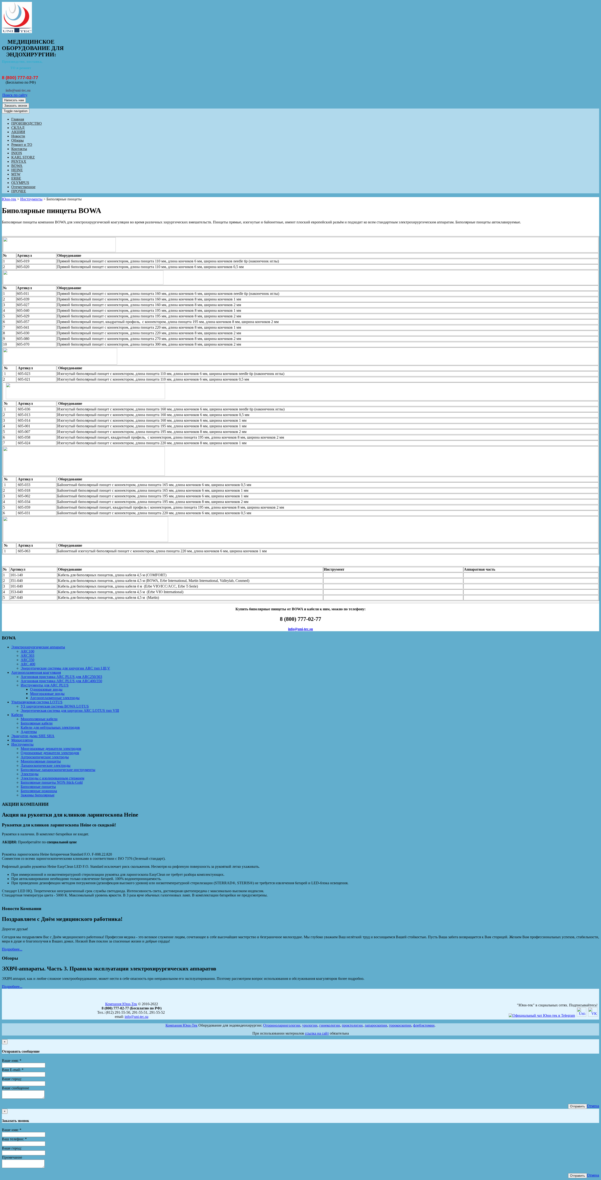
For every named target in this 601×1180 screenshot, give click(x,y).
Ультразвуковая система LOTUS (36, 702)
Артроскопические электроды (45, 757)
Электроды (30, 774)
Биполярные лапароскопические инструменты (58, 770)
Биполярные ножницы (39, 791)
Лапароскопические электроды (45, 765)
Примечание (12, 1157)
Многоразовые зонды (47, 694)
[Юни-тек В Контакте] (592, 1015)
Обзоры (17, 140)
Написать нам (14, 100)
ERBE (16, 178)
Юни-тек (9, 199)
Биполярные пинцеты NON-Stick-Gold (52, 782)
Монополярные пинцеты (41, 761)
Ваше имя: (11, 1061)
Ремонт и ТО (21, 145)
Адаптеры (29, 732)
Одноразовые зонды (46, 689)
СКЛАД (17, 128)
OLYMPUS (20, 183)
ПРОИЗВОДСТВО (26, 123)
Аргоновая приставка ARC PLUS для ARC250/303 (61, 677)
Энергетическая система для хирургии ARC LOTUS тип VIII (70, 711)
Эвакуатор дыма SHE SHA (32, 736)
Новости (18, 136)
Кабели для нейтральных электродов (50, 727)
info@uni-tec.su (300, 629)
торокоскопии (400, 1025)
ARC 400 (28, 664)
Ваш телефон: (14, 1139)
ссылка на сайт (317, 1033)
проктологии (352, 1025)
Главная (17, 119)
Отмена (593, 1106)
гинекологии (329, 1025)
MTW (15, 174)
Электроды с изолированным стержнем (52, 778)
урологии (309, 1025)
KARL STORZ (23, 157)
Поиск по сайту (14, 95)
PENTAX (18, 162)
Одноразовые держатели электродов (50, 753)
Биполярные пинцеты (38, 787)
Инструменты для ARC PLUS (45, 685)
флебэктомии (424, 1025)
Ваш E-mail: (12, 1070)
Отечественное (23, 187)
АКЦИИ (18, 132)
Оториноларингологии (281, 1025)
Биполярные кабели (37, 723)
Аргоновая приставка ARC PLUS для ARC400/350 (61, 681)
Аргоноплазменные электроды (55, 698)
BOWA (17, 166)
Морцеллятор (22, 740)
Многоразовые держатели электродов (51, 749)
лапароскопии (376, 1025)
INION (16, 153)
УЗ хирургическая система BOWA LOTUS (55, 706)
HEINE (17, 170)
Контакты (19, 149)
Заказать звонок (15, 105)
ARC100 (27, 651)
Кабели (17, 715)
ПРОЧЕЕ (18, 191)
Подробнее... (12, 949)
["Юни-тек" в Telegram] (542, 1015)
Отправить (577, 1106)
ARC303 (27, 656)
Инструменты (31, 199)
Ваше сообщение (15, 1088)
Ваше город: (12, 1079)
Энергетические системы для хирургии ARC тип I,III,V (65, 668)
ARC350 (27, 660)
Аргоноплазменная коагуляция (36, 672)
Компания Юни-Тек (121, 1004)
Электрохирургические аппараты (38, 647)
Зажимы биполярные (37, 795)
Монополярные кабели (39, 719)
